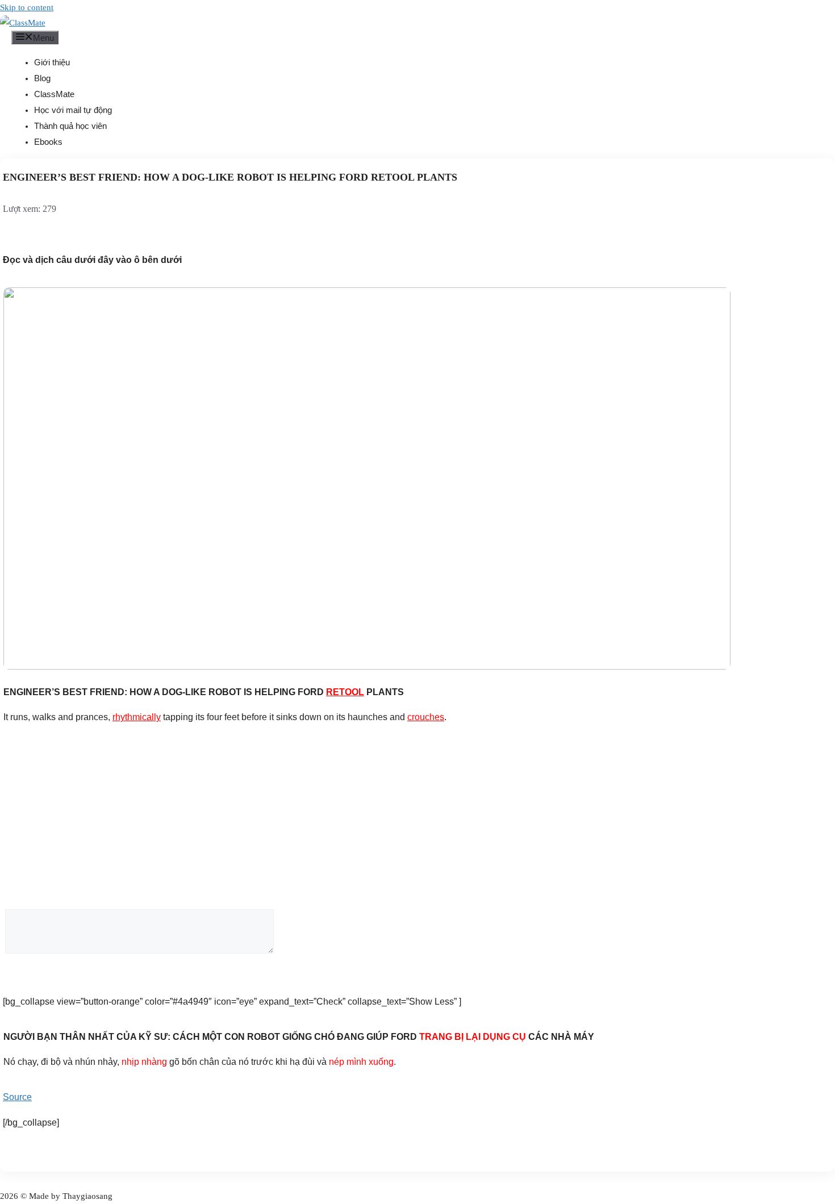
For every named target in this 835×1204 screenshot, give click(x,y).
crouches (425, 717)
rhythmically (136, 717)
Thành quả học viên (70, 126)
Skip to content (26, 7)
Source (17, 1097)
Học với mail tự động (73, 110)
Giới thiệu (52, 62)
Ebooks (48, 142)
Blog (42, 78)
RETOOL (345, 692)
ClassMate (54, 94)
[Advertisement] (417, 820)
